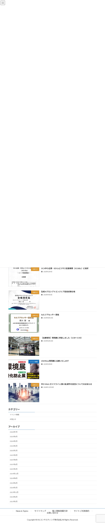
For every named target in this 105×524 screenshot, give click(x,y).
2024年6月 (13, 483)
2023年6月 (13, 497)
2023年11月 (14, 492)
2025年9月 (13, 455)
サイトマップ (40, 511)
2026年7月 (13, 432)
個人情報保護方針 (60, 511)
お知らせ (13, 419)
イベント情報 (14, 415)
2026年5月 (13, 441)
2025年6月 (13, 464)
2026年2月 (13, 446)
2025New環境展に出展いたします (55, 361)
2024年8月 (13, 478)
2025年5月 (13, 469)
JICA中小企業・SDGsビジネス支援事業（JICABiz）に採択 (64, 268)
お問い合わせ (52, 513)
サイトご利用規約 (81, 511)
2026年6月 (13, 437)
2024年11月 (14, 474)
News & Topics (22, 511)
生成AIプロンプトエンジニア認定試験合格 (58, 291)
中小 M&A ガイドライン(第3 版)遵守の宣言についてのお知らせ (66, 384)
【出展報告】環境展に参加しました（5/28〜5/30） (62, 338)
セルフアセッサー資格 (50, 315)
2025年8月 (13, 460)
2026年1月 (13, 451)
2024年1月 (13, 488)
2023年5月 (13, 501)
